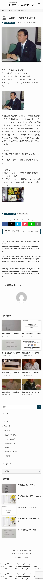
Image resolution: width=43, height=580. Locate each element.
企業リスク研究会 (11, 439)
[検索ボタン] (39, 4)
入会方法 (31, 550)
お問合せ (28, 553)
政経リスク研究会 (9, 22)
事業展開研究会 (10, 443)
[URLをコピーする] (38, 224)
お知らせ (7, 421)
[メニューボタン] (4, 4)
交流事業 (7, 456)
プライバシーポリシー (18, 553)
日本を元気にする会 (15, 550)
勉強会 (7, 447)
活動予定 (7, 426)
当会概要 (24, 550)
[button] (5, 224)
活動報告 (7, 431)
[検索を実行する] (39, 407)
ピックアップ (23, 214)
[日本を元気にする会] (21, 4)
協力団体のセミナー (11, 452)
